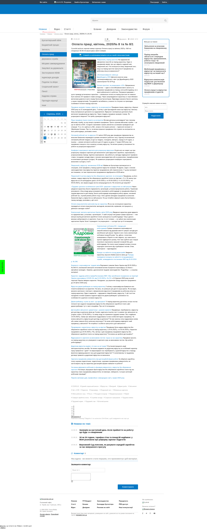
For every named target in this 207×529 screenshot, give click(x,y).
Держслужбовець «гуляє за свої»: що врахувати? (88, 301)
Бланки (97, 29)
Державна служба (50, 59)
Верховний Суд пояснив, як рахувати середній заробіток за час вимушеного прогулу (106, 446)
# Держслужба (122, 386)
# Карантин (84, 390)
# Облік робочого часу (78, 394)
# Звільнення (132, 386)
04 (48, 127)
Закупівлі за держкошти (52, 68)
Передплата (48, 32)
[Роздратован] (72, 413)
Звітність (46, 50)
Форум (146, 29)
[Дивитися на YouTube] (156, 513)
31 (45, 142)
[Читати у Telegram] (148, 513)
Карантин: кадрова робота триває (83, 276)
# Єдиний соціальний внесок (89, 386)
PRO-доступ (123, 504)
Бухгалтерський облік (51, 40)
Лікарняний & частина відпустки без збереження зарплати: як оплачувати (97, 176)
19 (51, 134)
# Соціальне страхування (112, 397)
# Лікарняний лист (105, 390)
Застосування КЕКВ (51, 73)
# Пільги (89, 394)
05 (51, 127)
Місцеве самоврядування (53, 63)
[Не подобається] (72, 415)
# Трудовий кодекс (77, 401)
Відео (57, 29)
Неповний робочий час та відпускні (83, 135)
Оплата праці (48, 54)
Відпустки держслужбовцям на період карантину (88, 286)
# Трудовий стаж (90, 401)
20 (55, 134)
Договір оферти (45, 514)
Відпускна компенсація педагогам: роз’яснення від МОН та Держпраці (154, 82)
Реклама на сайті (103, 507)
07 (58, 127)
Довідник (111, 29)
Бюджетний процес (50, 45)
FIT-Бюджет (82, 28)
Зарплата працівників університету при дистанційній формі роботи (94, 359)
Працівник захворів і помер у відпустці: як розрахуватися (91, 107)
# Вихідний (112, 386)
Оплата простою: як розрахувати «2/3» (111, 85)
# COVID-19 (75, 386)
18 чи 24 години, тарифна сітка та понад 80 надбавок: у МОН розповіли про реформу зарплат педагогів (106, 438)
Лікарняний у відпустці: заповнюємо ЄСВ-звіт (87, 165)
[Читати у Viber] (152, 513)
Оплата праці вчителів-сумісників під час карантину (89, 204)
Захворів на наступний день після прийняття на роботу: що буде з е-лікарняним (106, 431)
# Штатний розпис (102, 401)
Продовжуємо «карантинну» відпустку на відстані (88, 327)
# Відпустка (103, 386)
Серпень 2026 (53, 114)
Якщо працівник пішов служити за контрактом (87, 120)
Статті (67, 29)
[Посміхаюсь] (72, 408)
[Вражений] (72, 410)
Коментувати (128, 487)
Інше (44, 105)
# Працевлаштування (115, 394)
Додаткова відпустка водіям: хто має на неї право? (89, 346)
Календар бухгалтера (105, 504)
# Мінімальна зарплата (120, 390)
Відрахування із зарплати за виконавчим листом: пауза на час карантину (97, 338)
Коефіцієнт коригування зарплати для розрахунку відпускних (92, 150)
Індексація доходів (50, 77)
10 (45, 130)
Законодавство (129, 29)
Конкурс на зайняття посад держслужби (111, 252)
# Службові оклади (96, 397)
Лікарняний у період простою (107, 60)
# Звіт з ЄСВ (75, 390)
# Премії (126, 394)
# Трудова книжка (127, 397)
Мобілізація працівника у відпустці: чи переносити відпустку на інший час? (155, 71)
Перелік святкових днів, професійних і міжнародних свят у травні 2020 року (97, 378)
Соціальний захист (50, 87)
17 (45, 134)
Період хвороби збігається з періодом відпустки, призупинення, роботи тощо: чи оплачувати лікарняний (155, 59)
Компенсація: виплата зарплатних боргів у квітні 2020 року (92, 212)
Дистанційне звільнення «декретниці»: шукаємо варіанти (91, 310)
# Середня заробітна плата (80, 397)
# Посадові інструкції (100, 394)
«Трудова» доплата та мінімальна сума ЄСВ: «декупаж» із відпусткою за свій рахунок (101, 186)
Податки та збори (50, 82)
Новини (43, 29)
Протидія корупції (50, 101)
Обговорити (76, 417)
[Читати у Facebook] (144, 513)
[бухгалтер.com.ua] (55, 20)
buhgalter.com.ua (81, 515)
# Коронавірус (93, 390)
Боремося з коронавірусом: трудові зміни (85, 265)
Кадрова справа (49, 96)
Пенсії (44, 91)
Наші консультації (126, 507)
